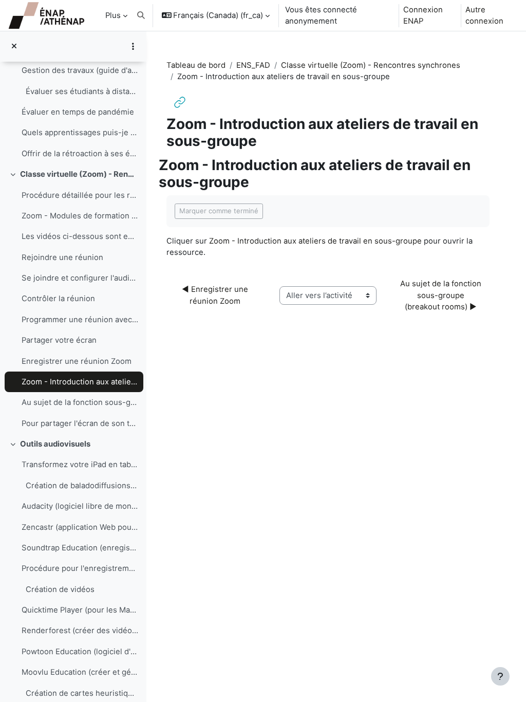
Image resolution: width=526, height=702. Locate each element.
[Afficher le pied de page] (500, 676)
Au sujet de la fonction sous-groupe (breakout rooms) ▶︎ (441, 295)
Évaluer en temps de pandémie (78, 112)
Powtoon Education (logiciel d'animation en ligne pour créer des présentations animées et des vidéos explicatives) (80, 651)
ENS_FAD (253, 65)
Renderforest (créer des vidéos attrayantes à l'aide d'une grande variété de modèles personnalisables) (80, 630)
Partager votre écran (59, 340)
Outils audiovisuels (55, 444)
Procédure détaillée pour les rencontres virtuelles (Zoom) (80, 195)
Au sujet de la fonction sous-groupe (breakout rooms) (80, 402)
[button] (141, 15)
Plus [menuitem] (113, 15)
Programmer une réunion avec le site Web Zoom (80, 319)
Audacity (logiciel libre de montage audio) (80, 506)
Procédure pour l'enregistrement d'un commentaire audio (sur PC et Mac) (80, 568)
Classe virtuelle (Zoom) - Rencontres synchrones (79, 174)
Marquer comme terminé (218, 211)
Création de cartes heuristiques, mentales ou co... (80, 693)
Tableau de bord (196, 65)
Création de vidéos (58, 589)
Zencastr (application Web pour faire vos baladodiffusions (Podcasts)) (80, 527)
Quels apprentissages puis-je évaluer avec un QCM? (80, 132)
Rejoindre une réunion (62, 257)
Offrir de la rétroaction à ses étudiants (80, 153)
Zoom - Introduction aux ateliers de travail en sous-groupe (80, 381)
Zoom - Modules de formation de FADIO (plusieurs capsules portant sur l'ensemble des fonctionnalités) (80, 215)
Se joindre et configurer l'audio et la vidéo (80, 278)
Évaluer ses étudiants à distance (80, 91)
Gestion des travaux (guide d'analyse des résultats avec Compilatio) (80, 70)
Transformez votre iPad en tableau (80, 464)
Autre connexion (484, 15)
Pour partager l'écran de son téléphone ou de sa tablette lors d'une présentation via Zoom (80, 423)
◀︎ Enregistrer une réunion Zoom (216, 295)
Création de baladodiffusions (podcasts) (80, 485)
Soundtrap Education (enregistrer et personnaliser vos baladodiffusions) (80, 547)
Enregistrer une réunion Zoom (77, 361)
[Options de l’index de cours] (133, 46)
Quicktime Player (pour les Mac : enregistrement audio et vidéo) (80, 610)
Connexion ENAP (423, 15)
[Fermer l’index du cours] (14, 46)
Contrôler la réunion (58, 298)
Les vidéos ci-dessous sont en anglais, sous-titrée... (80, 236)
